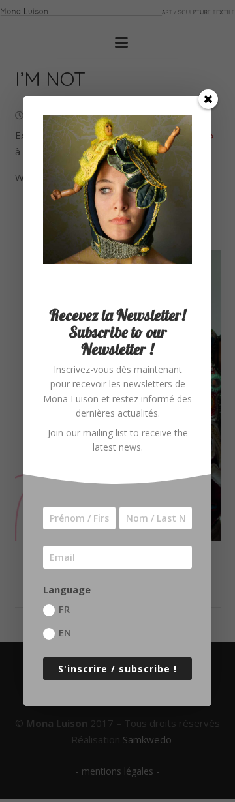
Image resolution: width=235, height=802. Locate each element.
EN (65, 632)
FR (64, 609)
